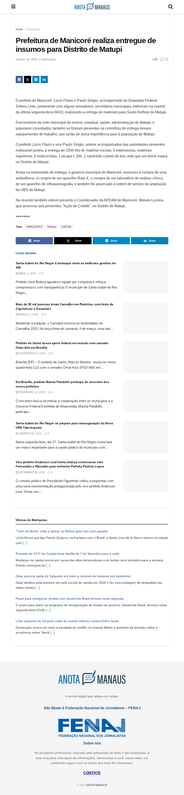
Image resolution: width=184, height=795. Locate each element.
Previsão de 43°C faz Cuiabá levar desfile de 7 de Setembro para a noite (67, 553)
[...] (25, 543)
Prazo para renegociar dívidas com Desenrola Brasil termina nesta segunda (69, 598)
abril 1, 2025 (27, 273)
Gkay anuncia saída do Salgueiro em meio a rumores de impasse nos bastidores (73, 576)
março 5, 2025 (28, 314)
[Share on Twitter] (27, 79)
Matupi (51, 226)
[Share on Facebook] (19, 79)
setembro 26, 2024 (31, 472)
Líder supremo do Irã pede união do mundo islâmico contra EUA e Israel (67, 621)
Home (19, 29)
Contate (92, 773)
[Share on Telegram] (35, 79)
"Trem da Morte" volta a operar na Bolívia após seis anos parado (62, 531)
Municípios (33, 29)
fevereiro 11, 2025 (31, 392)
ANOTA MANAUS (96, 785)
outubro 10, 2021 (26, 59)
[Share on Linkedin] (44, 79)
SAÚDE (66, 226)
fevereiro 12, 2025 (32, 353)
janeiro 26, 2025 (30, 433)
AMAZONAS (34, 226)
